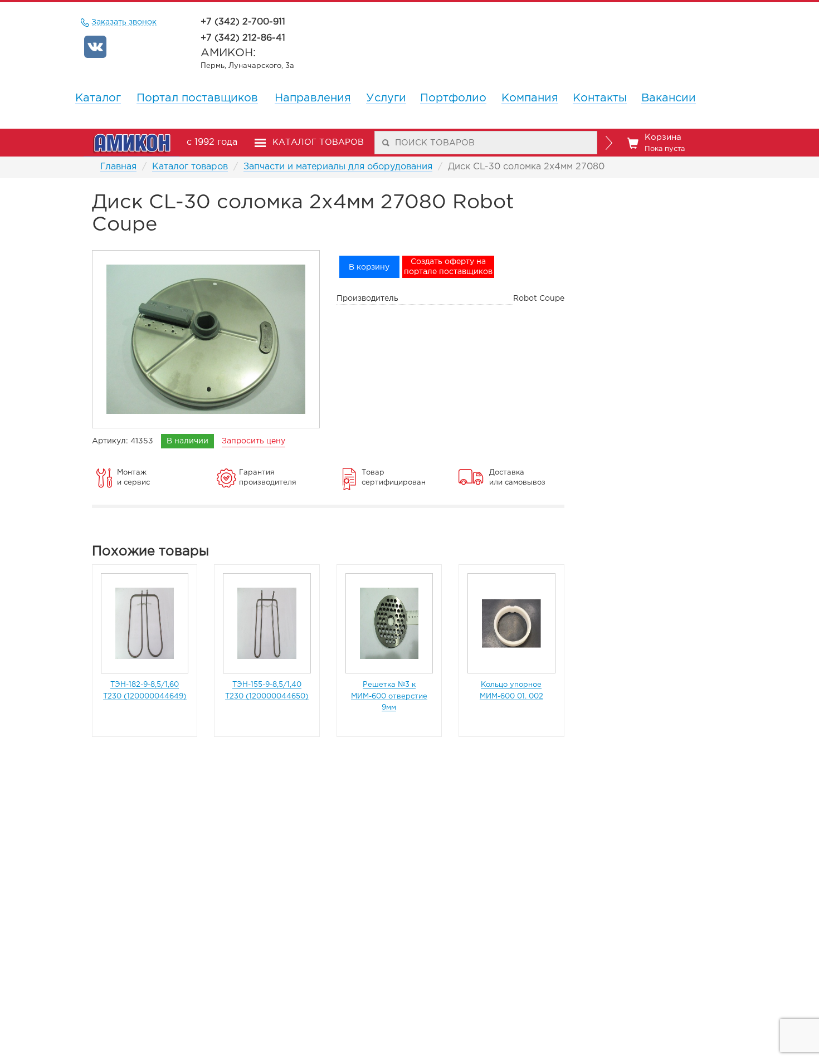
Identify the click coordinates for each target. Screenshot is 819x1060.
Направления (313, 98)
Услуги (386, 98)
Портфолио (453, 98)
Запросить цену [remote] (253, 441)
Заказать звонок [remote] (124, 22)
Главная (118, 167)
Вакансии (668, 98)
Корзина (665, 143)
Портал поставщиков (197, 98)
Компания (529, 98)
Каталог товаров (190, 167)
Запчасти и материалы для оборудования (337, 167)
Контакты (600, 98)
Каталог (98, 98)
